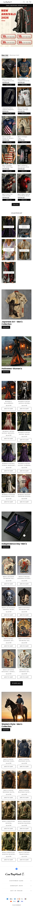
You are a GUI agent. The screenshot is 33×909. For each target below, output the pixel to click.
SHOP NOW (6, 327)
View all (16, 683)
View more (15, 204)
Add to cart (8, 408)
